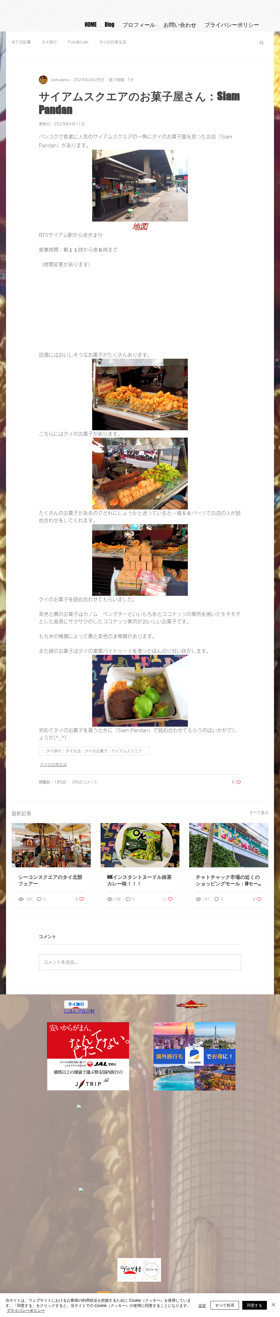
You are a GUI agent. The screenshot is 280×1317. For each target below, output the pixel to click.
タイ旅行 (49, 42)
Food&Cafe (78, 42)
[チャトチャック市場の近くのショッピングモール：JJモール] (228, 845)
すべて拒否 (224, 1305)
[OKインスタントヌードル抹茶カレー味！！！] (140, 845)
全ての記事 (21, 42)
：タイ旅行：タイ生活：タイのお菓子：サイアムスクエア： (94, 751)
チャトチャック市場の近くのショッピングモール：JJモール (228, 880)
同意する (254, 1305)
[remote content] (140, 309)
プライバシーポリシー (26, 1310)
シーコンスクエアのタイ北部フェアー (50, 880)
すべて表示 (259, 813)
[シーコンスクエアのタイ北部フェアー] (51, 845)
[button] (261, 42)
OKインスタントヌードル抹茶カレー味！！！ (139, 880)
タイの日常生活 (112, 42)
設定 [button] (202, 1305)
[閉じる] (273, 1305)
